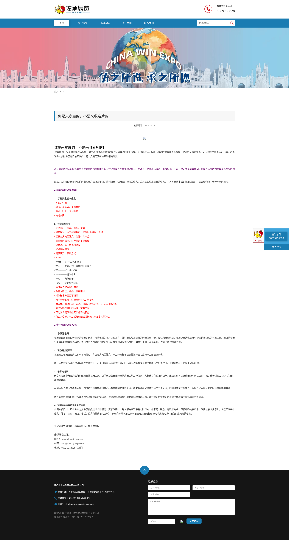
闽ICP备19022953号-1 (82, 516)
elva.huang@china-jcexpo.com (79, 504)
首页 (56, 91)
